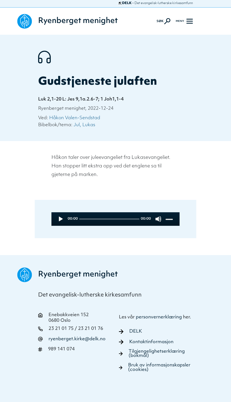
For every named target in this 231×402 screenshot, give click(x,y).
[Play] (60, 219)
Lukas (88, 125)
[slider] (169, 219)
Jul (77, 125)
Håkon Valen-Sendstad (74, 118)
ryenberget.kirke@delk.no (77, 339)
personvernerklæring (159, 317)
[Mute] (158, 219)
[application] (115, 219)
